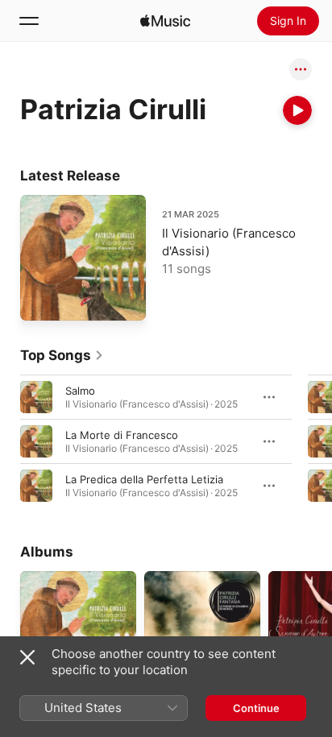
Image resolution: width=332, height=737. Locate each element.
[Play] (297, 110)
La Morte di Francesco (121, 435)
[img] (165, 21)
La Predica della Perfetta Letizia (144, 479)
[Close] (27, 657)
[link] (62, 355)
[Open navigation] (29, 21)
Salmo (80, 390)
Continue (256, 708)
